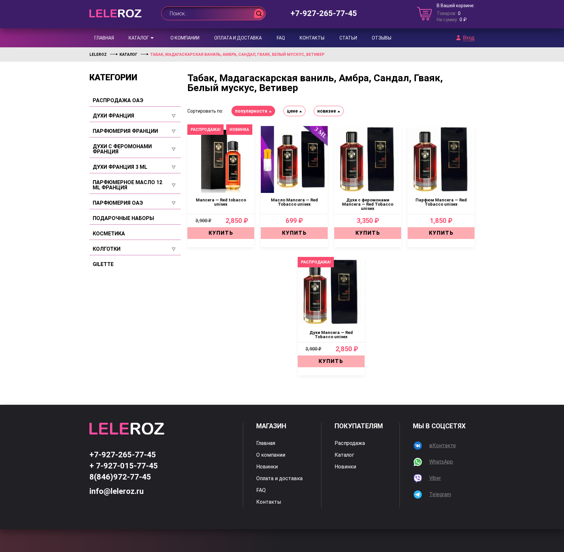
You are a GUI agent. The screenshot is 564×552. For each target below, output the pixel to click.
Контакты (312, 37)
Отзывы (381, 37)
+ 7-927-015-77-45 (123, 466)
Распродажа (350, 443)
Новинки (267, 466)
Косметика (109, 233)
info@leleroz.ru (116, 491)
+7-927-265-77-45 (323, 13)
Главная (104, 37)
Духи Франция (113, 115)
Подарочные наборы (123, 218)
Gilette (103, 264)
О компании (184, 37)
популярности (251, 111)
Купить (221, 233)
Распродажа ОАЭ (118, 100)
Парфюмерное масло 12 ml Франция (127, 185)
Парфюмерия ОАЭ (118, 203)
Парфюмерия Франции (125, 131)
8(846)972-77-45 (120, 477)
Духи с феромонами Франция (122, 149)
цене (292, 111)
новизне (326, 111)
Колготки (106, 249)
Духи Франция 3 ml (120, 167)
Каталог (139, 37)
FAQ (281, 37)
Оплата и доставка (238, 37)
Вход (469, 38)
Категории (113, 77)
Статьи (348, 37)
